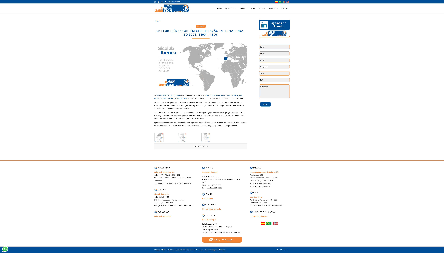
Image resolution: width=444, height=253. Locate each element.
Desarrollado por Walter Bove (215, 250)
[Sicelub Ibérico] (200, 67)
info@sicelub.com (223, 239)
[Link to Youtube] (158, 1)
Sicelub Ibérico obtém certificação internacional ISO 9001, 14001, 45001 (201, 33)
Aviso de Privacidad (196, 250)
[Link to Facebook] (165, 1)
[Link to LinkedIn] (155, 1)
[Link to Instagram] (162, 1)
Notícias (200, 26)
